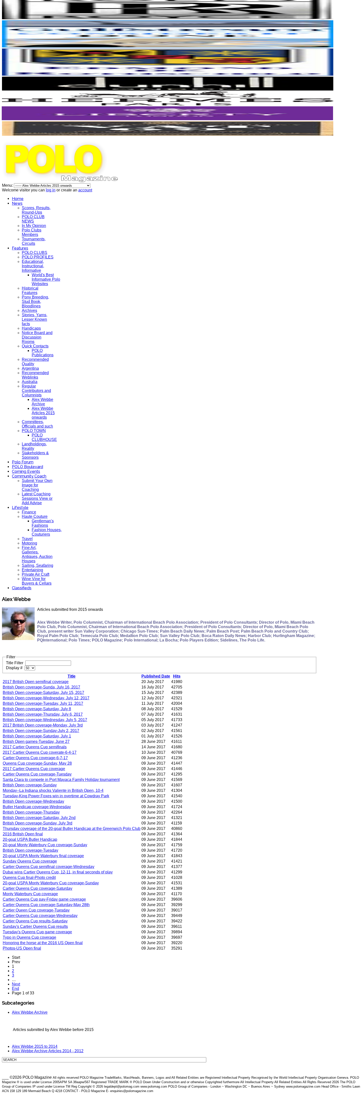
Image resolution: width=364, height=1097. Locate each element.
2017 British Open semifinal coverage (36, 682)
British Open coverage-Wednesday (33, 801)
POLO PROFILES (37, 257)
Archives (29, 310)
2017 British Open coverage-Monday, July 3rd (43, 725)
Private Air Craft (35, 574)
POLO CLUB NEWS (33, 219)
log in (50, 190)
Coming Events (26, 471)
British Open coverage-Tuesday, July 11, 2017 (43, 703)
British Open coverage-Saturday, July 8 (37, 709)
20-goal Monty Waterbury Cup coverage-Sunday (45, 845)
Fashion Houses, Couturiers (47, 532)
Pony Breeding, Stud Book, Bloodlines (35, 301)
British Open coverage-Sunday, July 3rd (37, 823)
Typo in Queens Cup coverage (29, 937)
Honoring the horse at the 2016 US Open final (43, 943)
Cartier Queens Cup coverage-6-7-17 (35, 758)
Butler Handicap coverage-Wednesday (37, 807)
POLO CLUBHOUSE (44, 437)
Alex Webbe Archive (42, 401)
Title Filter (15, 663)
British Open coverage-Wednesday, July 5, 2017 (45, 720)
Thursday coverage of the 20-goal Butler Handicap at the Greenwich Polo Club (71, 828)
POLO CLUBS (34, 253)
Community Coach (29, 476)
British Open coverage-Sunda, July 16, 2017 (41, 687)
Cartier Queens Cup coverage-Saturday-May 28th (46, 905)
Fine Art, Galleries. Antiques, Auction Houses (37, 554)
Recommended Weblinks (35, 375)
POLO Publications (42, 352)
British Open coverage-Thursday (31, 812)
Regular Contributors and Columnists (36, 390)
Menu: (8, 185)
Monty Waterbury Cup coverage (30, 894)
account (85, 190)
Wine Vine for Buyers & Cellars (37, 581)
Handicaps (31, 328)
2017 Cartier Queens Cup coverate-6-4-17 (40, 752)
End (15, 988)
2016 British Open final (23, 834)
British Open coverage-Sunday (30, 785)
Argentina (30, 368)
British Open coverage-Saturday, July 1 (37, 736)
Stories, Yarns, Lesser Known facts (34, 319)
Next (16, 984)
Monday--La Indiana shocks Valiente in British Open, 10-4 (53, 790)
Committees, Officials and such (37, 424)
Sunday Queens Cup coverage (30, 861)
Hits (177, 676)
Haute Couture (35, 516)
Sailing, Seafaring (37, 565)
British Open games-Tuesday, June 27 (36, 741)
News (17, 203)
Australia (29, 382)
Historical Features (30, 290)
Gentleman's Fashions (43, 523)
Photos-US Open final (22, 948)
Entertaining (32, 570)
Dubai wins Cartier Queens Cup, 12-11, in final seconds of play (58, 872)
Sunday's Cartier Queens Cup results (35, 926)
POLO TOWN (34, 431)
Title (72, 676)
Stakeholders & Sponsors (35, 455)
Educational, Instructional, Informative (33, 266)
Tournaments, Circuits (34, 241)
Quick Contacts (35, 346)
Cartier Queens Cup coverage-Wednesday (40, 916)
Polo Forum (22, 462)
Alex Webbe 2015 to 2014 (34, 1046)
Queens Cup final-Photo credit (29, 877)
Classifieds (21, 588)
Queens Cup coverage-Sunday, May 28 (37, 763)
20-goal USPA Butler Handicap (30, 839)
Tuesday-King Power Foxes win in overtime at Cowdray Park (56, 796)
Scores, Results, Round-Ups (36, 210)
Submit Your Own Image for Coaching (37, 485)
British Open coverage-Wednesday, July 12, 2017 (46, 698)
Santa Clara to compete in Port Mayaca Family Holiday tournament (61, 779)
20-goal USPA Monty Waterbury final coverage (43, 856)
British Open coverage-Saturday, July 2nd (39, 818)
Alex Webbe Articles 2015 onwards (43, 412)
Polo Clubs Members (31, 232)
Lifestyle (20, 507)
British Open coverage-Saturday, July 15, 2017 (43, 692)
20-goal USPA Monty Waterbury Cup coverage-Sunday (51, 883)
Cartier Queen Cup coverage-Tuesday (36, 910)
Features (20, 248)
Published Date (155, 676)
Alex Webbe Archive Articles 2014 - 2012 (47, 1051)
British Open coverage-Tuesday (30, 850)
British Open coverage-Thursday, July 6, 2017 (43, 714)
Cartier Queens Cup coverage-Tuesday (37, 774)
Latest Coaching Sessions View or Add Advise (37, 498)
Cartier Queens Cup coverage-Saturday (37, 888)
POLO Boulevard (27, 466)
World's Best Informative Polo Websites (46, 279)
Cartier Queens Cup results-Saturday (35, 921)
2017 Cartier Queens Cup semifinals (35, 747)
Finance (29, 512)
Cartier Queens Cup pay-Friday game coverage (44, 899)
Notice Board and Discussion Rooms (37, 337)
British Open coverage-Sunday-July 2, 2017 (41, 731)
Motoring (29, 543)
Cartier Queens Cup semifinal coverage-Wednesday (48, 867)
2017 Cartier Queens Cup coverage (34, 769)
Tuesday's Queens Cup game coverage (37, 932)
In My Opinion (34, 226)
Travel (27, 539)
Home (18, 198)
